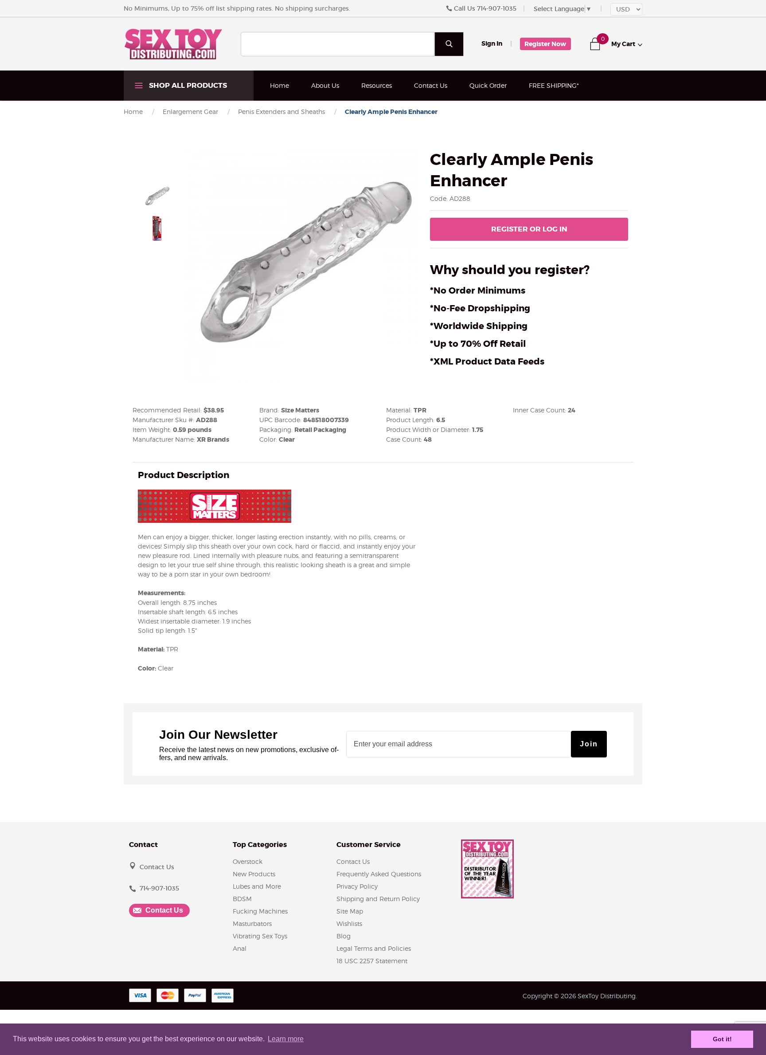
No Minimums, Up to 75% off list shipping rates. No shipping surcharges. (237, 8)
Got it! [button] (722, 1039)
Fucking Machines (260, 911)
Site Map (349, 911)
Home (279, 85)
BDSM (242, 898)
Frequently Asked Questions (378, 874)
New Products (254, 874)
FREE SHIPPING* (554, 85)
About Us (325, 85)
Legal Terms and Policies (373, 948)
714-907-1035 (496, 8)
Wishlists (349, 923)
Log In (529, 229)
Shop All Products (187, 85)
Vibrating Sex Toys (260, 936)
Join (589, 744)
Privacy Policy (357, 886)
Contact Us (430, 85)
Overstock (247, 861)
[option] (157, 196)
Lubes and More (257, 886)
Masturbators (252, 923)
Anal (239, 948)
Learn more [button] (286, 1039)
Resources (376, 85)
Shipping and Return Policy (378, 898)
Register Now (545, 44)
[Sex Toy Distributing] (173, 43)
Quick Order (488, 85)
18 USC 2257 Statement (371, 961)
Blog (343, 936)
